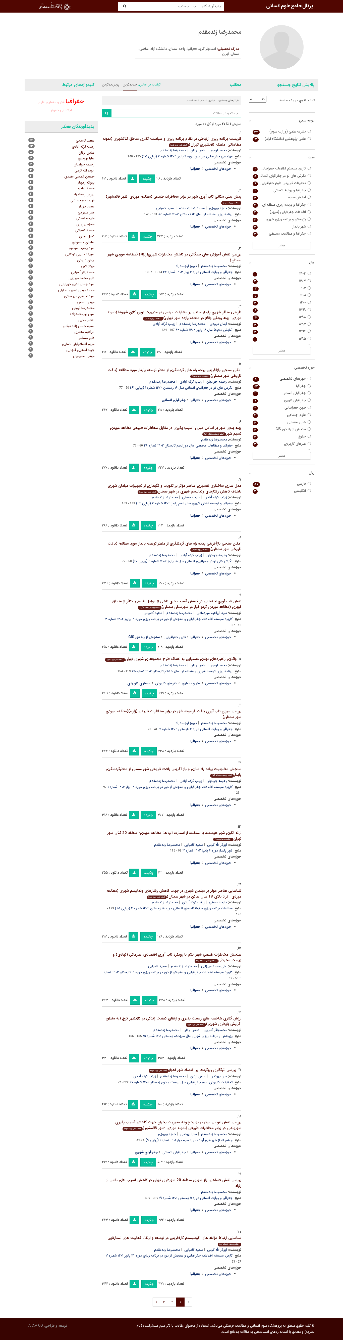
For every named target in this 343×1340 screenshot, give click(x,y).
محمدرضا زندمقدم (173, 150)
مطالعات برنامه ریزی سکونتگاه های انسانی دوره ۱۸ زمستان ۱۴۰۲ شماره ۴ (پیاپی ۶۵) (174, 908)
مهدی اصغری (85, 302)
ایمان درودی (218, 324)
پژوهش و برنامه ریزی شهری (280, 219)
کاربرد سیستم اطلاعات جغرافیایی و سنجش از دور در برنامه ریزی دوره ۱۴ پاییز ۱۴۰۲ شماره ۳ (169, 619)
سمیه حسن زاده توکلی (78, 326)
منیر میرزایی (86, 212)
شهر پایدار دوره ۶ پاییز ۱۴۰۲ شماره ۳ (208, 850)
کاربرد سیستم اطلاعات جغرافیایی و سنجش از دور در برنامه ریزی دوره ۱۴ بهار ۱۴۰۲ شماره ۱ (170, 787)
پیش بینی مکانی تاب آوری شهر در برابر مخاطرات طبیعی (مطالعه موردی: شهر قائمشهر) (173, 199)
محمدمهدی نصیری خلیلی (76, 290)
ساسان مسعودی (83, 242)
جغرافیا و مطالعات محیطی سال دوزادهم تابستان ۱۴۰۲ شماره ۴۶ (188, 445)
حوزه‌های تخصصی (218, 168)
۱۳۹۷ (280, 324)
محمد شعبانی (84, 230)
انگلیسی (280, 491)
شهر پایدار (280, 227)
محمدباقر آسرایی (215, 1030)
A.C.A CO (35, 1325)
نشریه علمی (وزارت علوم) (280, 132)
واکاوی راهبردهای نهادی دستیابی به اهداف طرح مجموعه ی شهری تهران (171, 659)
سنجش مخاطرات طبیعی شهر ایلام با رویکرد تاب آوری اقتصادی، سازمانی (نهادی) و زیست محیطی (177, 957)
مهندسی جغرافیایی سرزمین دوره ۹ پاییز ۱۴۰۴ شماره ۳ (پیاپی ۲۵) (187, 156)
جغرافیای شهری (280, 400)
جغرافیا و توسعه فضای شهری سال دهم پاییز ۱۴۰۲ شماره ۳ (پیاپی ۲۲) (184, 503)
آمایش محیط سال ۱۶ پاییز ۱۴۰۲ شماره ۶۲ (204, 330)
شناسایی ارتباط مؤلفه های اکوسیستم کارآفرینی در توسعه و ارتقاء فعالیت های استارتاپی (174, 1240)
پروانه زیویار (86, 182)
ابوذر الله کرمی (217, 844)
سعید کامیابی (165, 208)
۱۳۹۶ (280, 331)
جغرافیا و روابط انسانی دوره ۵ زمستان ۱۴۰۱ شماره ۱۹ (196, 1198)
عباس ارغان (198, 150)
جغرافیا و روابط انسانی (280, 190)
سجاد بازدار (86, 206)
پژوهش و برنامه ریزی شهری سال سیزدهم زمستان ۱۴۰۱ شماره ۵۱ (188, 1036)
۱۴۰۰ (280, 302)
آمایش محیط (280, 197)
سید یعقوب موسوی (81, 248)
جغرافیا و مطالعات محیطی (280, 234)
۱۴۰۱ (280, 295)
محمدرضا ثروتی (83, 308)
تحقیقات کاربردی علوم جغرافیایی (280, 183)
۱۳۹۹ (280, 310)
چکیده (147, 179)
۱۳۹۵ (280, 339)
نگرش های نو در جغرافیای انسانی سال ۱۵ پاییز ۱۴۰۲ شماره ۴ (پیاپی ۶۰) (183, 561)
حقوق (55, 110)
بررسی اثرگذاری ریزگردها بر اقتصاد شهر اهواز (193, 1070)
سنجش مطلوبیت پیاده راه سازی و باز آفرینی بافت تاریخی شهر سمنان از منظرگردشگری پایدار (173, 772)
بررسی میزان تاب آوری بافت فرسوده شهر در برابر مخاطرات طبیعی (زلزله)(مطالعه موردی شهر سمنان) (173, 714)
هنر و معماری (191, 683)
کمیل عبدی (86, 236)
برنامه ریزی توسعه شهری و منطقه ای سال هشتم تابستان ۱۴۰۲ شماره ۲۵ (182, 671)
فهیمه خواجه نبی (82, 200)
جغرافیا (195, 400)
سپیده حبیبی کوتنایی (79, 254)
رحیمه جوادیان (216, 381)
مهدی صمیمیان (83, 356)
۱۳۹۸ (280, 317)
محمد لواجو (219, 150)
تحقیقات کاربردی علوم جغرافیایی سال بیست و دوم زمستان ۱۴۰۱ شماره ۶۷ (181, 1082)
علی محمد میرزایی (214, 966)
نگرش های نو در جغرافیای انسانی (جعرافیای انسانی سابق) (279, 176)
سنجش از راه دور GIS (280, 429)
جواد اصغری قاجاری (80, 350)
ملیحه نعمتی (191, 497)
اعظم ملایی (86, 320)
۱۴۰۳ (280, 281)
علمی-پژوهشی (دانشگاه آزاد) (280, 139)
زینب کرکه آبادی (164, 324)
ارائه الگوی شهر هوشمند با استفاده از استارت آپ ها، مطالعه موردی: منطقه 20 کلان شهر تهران (174, 836)
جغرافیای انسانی (174, 1152)
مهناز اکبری (87, 266)
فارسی (280, 484)
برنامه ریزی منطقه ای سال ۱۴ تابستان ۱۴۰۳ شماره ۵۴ (195, 214)
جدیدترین (130, 84)
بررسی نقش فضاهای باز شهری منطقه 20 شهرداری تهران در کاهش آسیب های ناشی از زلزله (173, 1183)
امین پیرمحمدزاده (82, 314)
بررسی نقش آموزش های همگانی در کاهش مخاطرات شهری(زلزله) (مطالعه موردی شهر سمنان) (174, 257)
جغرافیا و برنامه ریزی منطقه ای (280, 205)
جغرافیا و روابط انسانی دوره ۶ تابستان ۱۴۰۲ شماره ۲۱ (195, 729)
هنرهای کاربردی (166, 683)
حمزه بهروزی (218, 208)
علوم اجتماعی (280, 415)
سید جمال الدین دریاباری (76, 284)
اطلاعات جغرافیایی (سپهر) (280, 212)
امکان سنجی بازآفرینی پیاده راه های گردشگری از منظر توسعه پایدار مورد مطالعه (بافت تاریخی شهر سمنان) (174, 373)
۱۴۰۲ (280, 288)
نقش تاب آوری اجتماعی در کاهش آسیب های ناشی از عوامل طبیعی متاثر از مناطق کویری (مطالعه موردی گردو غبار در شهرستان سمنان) (176, 604)
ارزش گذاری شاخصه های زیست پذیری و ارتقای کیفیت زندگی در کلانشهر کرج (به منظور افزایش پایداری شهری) (173, 1021)
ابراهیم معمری (84, 332)
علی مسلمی (86, 338)
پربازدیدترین (110, 84)
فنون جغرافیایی (175, 637)
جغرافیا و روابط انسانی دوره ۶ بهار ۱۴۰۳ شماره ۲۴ (198, 272)
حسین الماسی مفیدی (79, 176)
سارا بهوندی (218, 1076)
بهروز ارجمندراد (186, 266)
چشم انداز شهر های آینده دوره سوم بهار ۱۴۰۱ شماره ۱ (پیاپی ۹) (189, 1140)
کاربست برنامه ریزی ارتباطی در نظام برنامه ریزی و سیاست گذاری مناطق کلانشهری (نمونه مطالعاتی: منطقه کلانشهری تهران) (172, 142)
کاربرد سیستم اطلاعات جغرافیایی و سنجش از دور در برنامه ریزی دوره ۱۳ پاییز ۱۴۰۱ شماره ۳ (169, 1255)
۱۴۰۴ (280, 274)
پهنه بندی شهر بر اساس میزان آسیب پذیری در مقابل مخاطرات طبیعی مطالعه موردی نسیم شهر (175, 431)
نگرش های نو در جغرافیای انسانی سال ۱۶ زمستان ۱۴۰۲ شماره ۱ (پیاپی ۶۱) (181, 387)
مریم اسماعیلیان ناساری (78, 344)
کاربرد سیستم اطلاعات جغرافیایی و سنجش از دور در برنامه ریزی (279, 168)
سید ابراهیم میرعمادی (212, 613)
